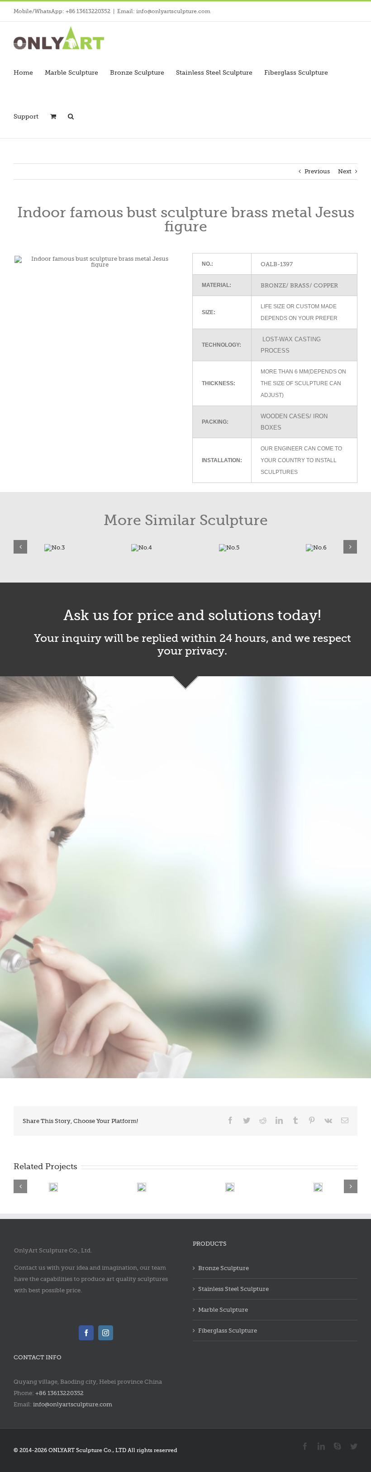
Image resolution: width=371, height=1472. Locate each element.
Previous (317, 171)
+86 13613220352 (59, 1393)
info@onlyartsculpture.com (72, 1404)
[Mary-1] (177, 546)
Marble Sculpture (223, 1309)
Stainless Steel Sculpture (233, 1289)
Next (345, 171)
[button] (71, 116)
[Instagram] (105, 1332)
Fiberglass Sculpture (227, 1330)
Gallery (92, 1182)
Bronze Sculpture (223, 1268)
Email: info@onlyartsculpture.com (163, 11)
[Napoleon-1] (90, 546)
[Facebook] (86, 1332)
